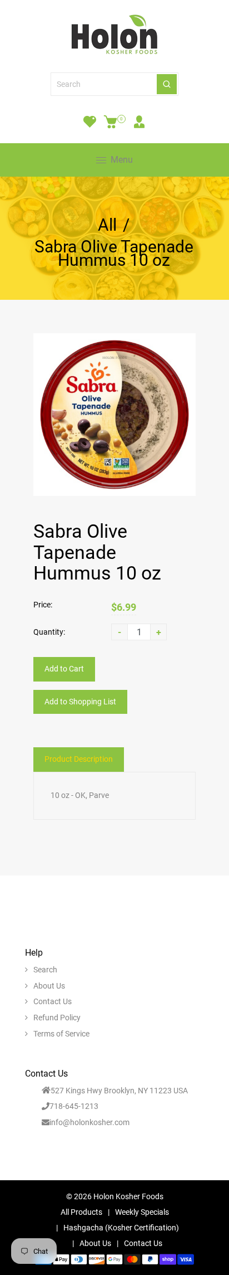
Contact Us (52, 1001)
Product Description (78, 759)
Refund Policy (57, 1017)
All (107, 225)
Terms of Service (61, 1033)
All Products (81, 1212)
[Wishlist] (89, 121)
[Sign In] (139, 121)
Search (45, 969)
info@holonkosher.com (89, 1122)
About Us (49, 985)
